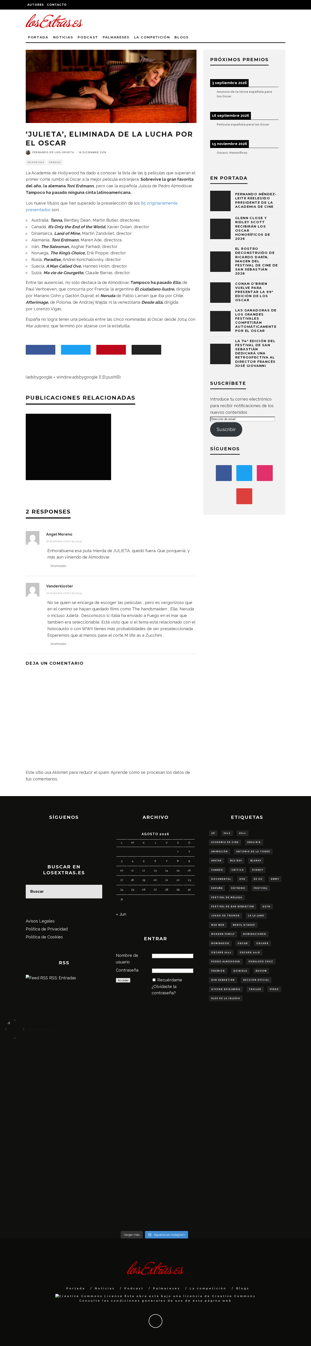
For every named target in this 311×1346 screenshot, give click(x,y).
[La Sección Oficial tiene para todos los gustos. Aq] (117, 1181)
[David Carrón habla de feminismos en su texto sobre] (191, 1135)
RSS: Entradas (62, 977)
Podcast (88, 37)
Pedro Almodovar (225, 961)
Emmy (275, 879)
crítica (238, 870)
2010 (227, 833)
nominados (220, 943)
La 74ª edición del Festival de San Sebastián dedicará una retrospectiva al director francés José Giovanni (255, 353)
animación (219, 851)
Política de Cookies (44, 937)
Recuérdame (169, 980)
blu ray (236, 861)
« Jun (121, 914)
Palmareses (116, 37)
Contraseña (127, 970)
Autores (35, 4)
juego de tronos (225, 916)
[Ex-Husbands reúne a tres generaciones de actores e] (191, 1076)
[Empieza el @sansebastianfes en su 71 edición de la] (191, 1185)
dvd (242, 879)
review (261, 971)
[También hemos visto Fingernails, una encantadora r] (117, 1128)
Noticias (63, 37)
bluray (255, 861)
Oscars (262, 943)
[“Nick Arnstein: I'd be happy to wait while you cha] (266, 1185)
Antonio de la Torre (253, 851)
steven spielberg (225, 989)
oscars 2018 (250, 952)
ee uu (258, 879)
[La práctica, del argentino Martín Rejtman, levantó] (43, 1063)
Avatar (216, 861)
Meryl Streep (244, 925)
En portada (36, 162)
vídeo (274, 989)
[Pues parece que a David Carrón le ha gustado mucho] (43, 1135)
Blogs (181, 37)
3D (213, 833)
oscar (243, 943)
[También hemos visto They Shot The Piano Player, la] (266, 1132)
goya (266, 906)
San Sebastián (223, 980)
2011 (242, 833)
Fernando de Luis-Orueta (53, 152)
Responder (58, 566)
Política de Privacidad (47, 929)
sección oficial (256, 980)
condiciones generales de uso (147, 1300)
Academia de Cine (225, 842)
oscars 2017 (221, 952)
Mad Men (217, 925)
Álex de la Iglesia (225, 998)
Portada (38, 37)
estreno (238, 888)
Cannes (217, 870)
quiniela (240, 971)
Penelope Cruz (261, 961)
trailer (255, 989)
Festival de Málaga (226, 897)
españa (217, 888)
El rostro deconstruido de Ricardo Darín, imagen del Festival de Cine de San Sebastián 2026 (256, 261)
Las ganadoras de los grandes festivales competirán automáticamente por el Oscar (255, 320)
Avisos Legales (40, 921)
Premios (55, 162)
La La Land (256, 916)
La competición (152, 37)
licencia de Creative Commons (219, 1296)
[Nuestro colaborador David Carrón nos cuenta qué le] (43, 1194)
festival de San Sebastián (232, 906)
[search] (95, 891)
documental (221, 879)
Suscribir (226, 429)
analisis (254, 842)
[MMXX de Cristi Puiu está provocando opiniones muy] (117, 1067)
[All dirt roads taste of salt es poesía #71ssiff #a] (266, 1067)
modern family (223, 934)
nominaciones (254, 934)
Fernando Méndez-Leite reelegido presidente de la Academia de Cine (256, 200)
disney (257, 870)
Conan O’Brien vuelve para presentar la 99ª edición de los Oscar (254, 292)
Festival (261, 888)
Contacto (57, 4)
